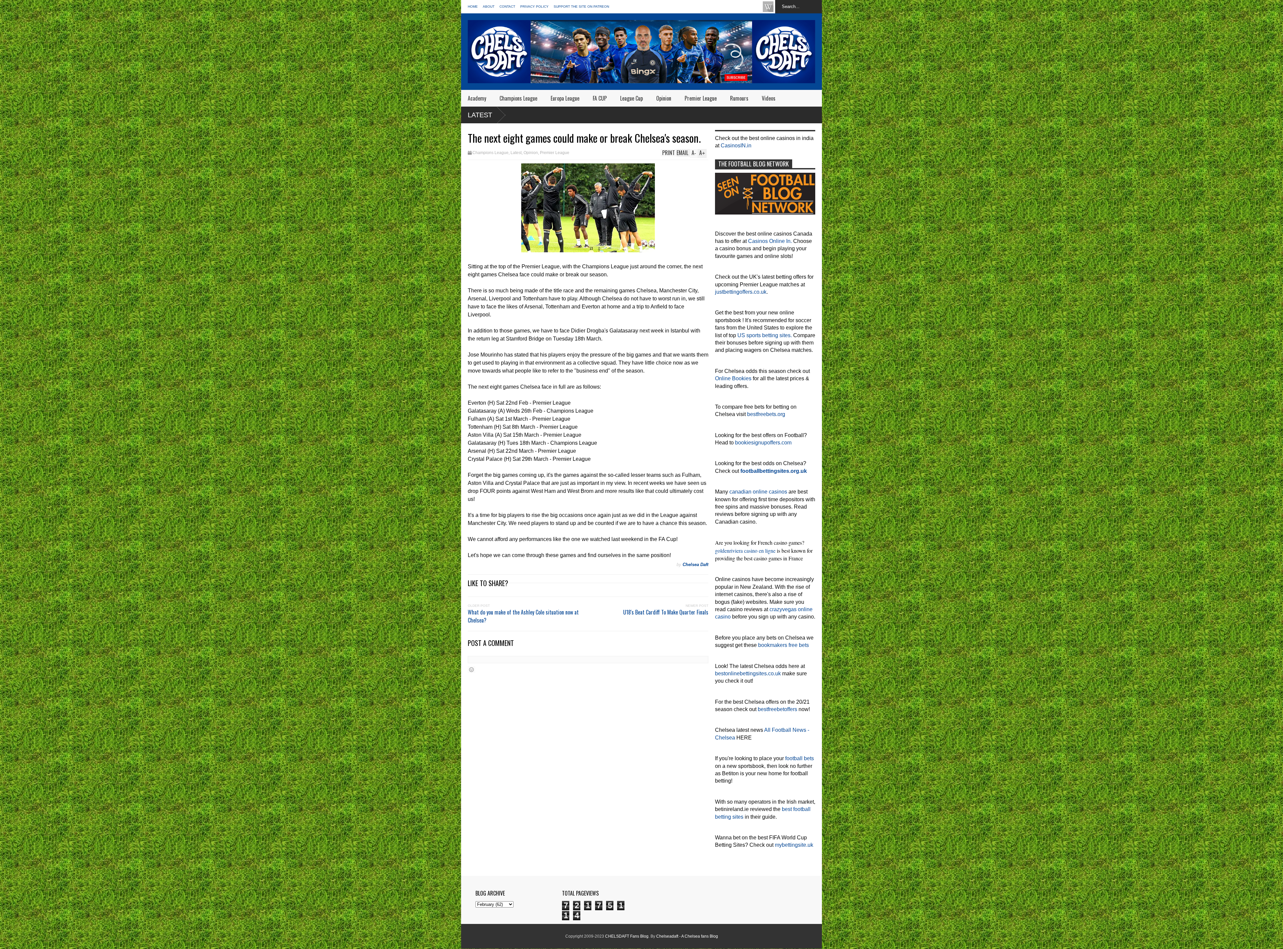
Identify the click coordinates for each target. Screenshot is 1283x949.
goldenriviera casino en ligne (745, 550)
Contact (507, 6)
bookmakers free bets (783, 645)
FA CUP (600, 98)
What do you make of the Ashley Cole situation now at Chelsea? (523, 616)
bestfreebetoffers (777, 709)
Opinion (663, 98)
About (488, 6)
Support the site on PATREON (581, 6)
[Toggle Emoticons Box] (471, 669)
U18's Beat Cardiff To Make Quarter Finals (665, 612)
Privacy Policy (534, 6)
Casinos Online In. (770, 241)
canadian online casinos (758, 492)
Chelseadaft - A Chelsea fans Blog (687, 936)
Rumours (739, 98)
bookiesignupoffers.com (763, 442)
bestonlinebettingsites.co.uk (748, 673)
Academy (477, 98)
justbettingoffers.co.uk (740, 292)
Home (473, 6)
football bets (799, 758)
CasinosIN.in (736, 145)
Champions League (518, 98)
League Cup (631, 98)
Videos (768, 98)
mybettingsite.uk (794, 845)
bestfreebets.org (766, 414)
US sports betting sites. (764, 335)
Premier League (701, 98)
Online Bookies (733, 378)
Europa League (565, 98)
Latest (480, 115)
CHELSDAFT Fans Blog (627, 936)
